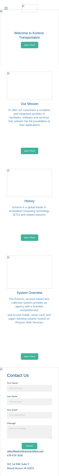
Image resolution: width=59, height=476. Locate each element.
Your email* (12, 410)
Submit (29, 446)
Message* (11, 423)
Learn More (29, 151)
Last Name (12, 396)
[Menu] (6, 8)
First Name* (13, 383)
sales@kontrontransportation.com (25, 451)
